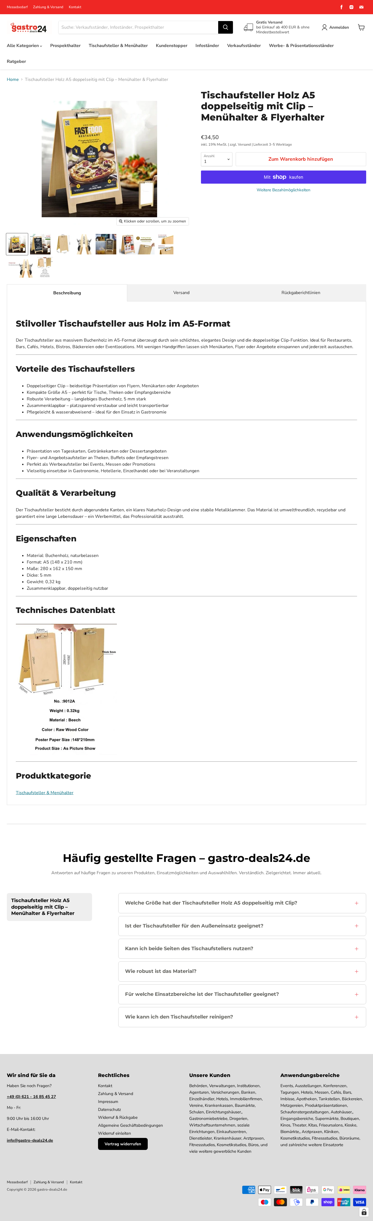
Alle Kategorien (23, 46)
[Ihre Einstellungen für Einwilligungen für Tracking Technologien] (364, 1212)
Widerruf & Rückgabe (118, 1117)
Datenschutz (109, 1109)
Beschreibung (67, 293)
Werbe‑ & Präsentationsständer (301, 46)
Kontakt (75, 7)
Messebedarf (17, 7)
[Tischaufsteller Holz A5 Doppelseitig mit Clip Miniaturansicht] (83, 244)
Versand (181, 293)
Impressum (108, 1101)
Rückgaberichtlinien (301, 293)
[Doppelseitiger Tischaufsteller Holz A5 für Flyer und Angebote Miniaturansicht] (63, 244)
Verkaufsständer (244, 46)
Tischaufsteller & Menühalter (118, 46)
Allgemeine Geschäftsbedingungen (130, 1125)
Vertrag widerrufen (123, 1144)
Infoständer (207, 46)
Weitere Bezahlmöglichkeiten (283, 190)
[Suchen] (225, 27)
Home (13, 79)
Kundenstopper (171, 46)
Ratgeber (16, 61)
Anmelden (339, 27)
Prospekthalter (65, 46)
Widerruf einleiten (114, 1133)
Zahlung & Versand (48, 7)
